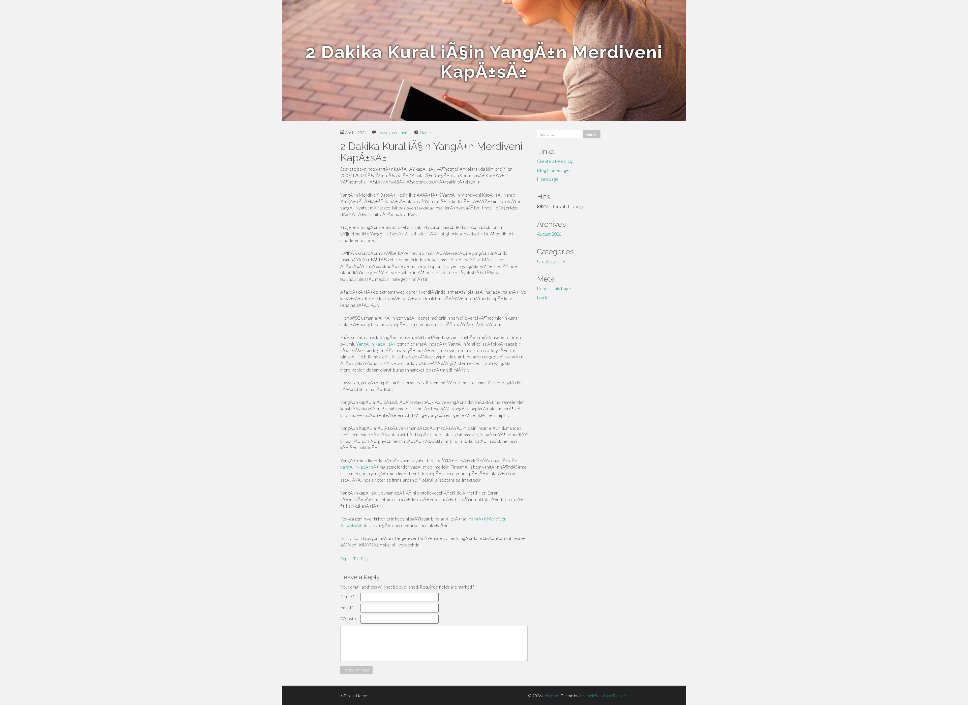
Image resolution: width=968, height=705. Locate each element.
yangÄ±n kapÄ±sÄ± (359, 467)
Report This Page (355, 558)
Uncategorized (551, 261)
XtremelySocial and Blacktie (603, 695)
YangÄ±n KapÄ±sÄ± (376, 344)
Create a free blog (555, 161)
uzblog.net (551, 695)
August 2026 (549, 234)
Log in (543, 297)
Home (425, 132)
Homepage (548, 179)
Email (347, 607)
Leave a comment (393, 132)
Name (347, 596)
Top (346, 695)
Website (348, 618)
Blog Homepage (553, 170)
